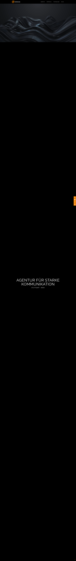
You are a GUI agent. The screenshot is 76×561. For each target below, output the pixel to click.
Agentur (43, 1)
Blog (62, 1)
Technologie (56, 1)
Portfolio (49, 1)
